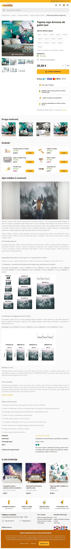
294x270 (60, 38)
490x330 (60, 43)
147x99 (45, 34)
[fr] (64, 529)
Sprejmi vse (44, 543)
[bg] (66, 529)
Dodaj (30, 153)
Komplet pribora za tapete (21, 149)
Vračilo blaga (40, 523)
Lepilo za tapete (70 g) (19, 158)
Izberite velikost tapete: (45, 31)
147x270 (51, 34)
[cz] (59, 527)
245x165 (40, 38)
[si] (66, 527)
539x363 (40, 47)
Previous (2, 474)
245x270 (47, 38)
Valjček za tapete (52, 149)
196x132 (58, 34)
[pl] (55, 529)
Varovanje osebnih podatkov (44, 519)
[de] (57, 529)
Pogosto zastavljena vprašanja (61, 519)
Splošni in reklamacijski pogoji (44, 517)
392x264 (47, 43)
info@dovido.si (26, 521)
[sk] (55, 527)
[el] (62, 529)
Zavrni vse (33, 543)
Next (31, 38)
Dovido (64, 110)
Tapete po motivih (23, 15)
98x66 (39, 34)
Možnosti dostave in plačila (44, 521)
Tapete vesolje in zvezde (37, 15)
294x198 (53, 38)
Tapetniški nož (51, 167)
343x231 (40, 43)
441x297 (53, 43)
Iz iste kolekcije (9, 459)
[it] (59, 529)
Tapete (14, 15)
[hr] (62, 527)
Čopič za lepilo (51, 158)
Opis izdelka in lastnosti (14, 177)
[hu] (57, 527)
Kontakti (56, 521)
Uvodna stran (6, 15)
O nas (55, 517)
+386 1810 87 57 (9, 521)
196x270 (65, 34)
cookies (34, 538)
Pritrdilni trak (17, 167)
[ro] (64, 527)
